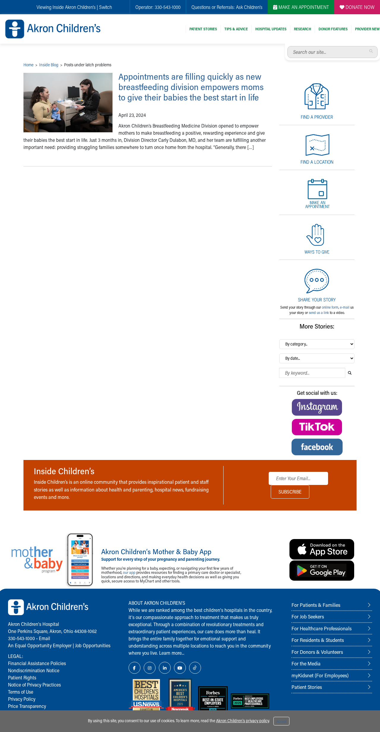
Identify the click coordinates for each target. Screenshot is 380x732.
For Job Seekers (308, 616)
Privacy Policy (21, 699)
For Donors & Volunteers (317, 651)
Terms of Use (20, 692)
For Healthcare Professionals (322, 628)
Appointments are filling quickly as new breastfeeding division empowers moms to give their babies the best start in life (191, 87)
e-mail (344, 307)
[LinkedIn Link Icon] (165, 668)
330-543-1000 (167, 7)
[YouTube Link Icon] (180, 668)
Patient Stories (203, 28)
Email (44, 638)
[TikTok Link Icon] (195, 668)
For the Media (306, 663)
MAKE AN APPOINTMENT (303, 7)
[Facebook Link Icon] (134, 668)
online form (330, 307)
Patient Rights (22, 677)
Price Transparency (27, 706)
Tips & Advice (236, 28)
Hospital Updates (270, 28)
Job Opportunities (92, 645)
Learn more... (171, 653)
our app (129, 572)
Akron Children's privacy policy (242, 720)
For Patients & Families (316, 604)
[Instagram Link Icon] (150, 668)
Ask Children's (249, 7)
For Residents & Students (318, 640)
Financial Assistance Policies (37, 663)
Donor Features (333, 28)
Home (28, 64)
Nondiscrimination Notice (33, 670)
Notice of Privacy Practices (34, 684)
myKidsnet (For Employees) (320, 675)
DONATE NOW (359, 7)
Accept (281, 721)
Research (302, 28)
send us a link (319, 312)
